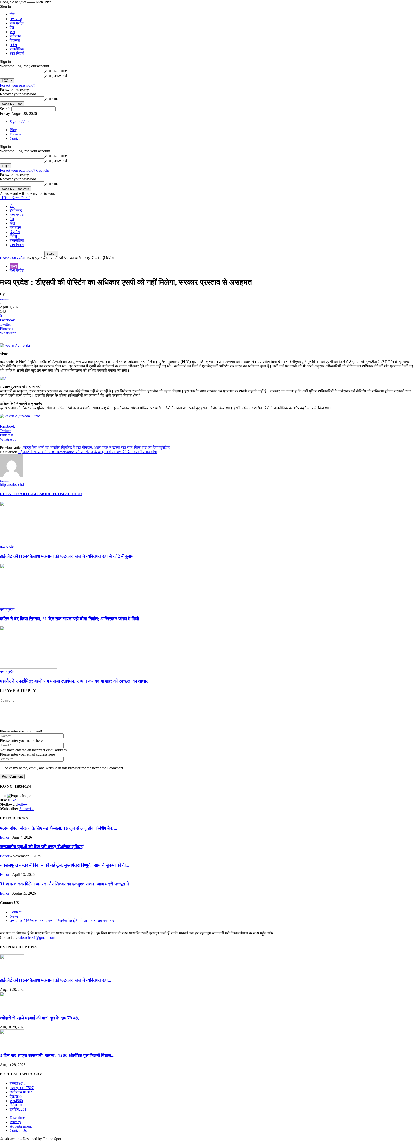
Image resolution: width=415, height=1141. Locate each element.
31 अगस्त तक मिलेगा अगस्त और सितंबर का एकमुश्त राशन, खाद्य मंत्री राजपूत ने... (66, 883)
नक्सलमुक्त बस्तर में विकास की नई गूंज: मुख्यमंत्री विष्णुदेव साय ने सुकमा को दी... (64, 865)
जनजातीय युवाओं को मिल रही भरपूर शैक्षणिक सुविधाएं (41, 846)
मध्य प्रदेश (17, 23)
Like (12, 800)
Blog (13, 130)
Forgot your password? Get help (24, 170)
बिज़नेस (15, 40)
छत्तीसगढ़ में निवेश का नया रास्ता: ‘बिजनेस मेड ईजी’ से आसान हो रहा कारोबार (62, 921)
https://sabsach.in (13, 484)
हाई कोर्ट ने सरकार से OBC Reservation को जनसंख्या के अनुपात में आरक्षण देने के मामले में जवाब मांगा (87, 452)
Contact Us (18, 1131)
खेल (12, 32)
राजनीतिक (17, 49)
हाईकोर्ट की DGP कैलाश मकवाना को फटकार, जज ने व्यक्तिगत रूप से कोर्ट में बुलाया (67, 556)
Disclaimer (18, 1118)
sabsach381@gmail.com (36, 937)
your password (55, 75)
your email (52, 99)
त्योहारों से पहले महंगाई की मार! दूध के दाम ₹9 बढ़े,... (41, 1017)
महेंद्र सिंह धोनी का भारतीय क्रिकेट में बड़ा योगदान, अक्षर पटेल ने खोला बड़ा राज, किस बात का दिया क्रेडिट (96, 447)
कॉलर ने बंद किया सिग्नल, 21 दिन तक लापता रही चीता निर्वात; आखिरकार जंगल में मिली (69, 618)
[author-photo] (11, 476)
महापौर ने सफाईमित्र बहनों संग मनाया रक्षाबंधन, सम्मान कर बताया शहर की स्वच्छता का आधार (74, 680)
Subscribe (26, 809)
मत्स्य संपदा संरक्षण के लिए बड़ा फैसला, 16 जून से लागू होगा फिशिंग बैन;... (58, 828)
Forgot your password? (17, 85)
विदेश (13, 45)
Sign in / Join (20, 122)
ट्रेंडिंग (18, 1109)
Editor (4, 837)
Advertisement (21, 1126)
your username (55, 70)
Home (4, 258)
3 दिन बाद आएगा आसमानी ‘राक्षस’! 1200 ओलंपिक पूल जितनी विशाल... (57, 1055)
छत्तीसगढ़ (16, 19)
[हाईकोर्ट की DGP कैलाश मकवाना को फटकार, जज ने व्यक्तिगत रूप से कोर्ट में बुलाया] (28, 543)
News (14, 916)
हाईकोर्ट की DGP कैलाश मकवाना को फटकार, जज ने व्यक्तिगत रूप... (55, 980)
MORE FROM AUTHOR (61, 494)
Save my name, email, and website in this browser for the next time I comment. (64, 768)
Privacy (15, 1122)
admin (4, 298)
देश (12, 27)
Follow (22, 804)
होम (12, 14)
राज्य (13, 266)
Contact (15, 138)
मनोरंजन (15, 36)
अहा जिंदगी (17, 53)
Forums (15, 134)
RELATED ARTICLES (20, 494)
